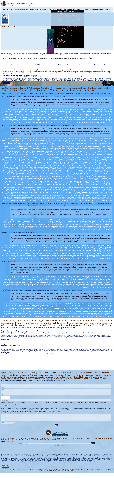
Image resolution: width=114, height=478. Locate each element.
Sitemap (2, 474)
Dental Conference (14, 412)
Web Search (3, 412)
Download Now (57, 53)
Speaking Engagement (23, 412)
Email (2, 405)
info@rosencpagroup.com (8, 461)
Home (1, 475)
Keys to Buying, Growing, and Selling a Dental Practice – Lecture (20, 75)
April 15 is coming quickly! (10, 345)
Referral (8, 412)
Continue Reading (6, 82)
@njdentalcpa (6, 60)
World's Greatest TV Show (32, 412)
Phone (6, 405)
